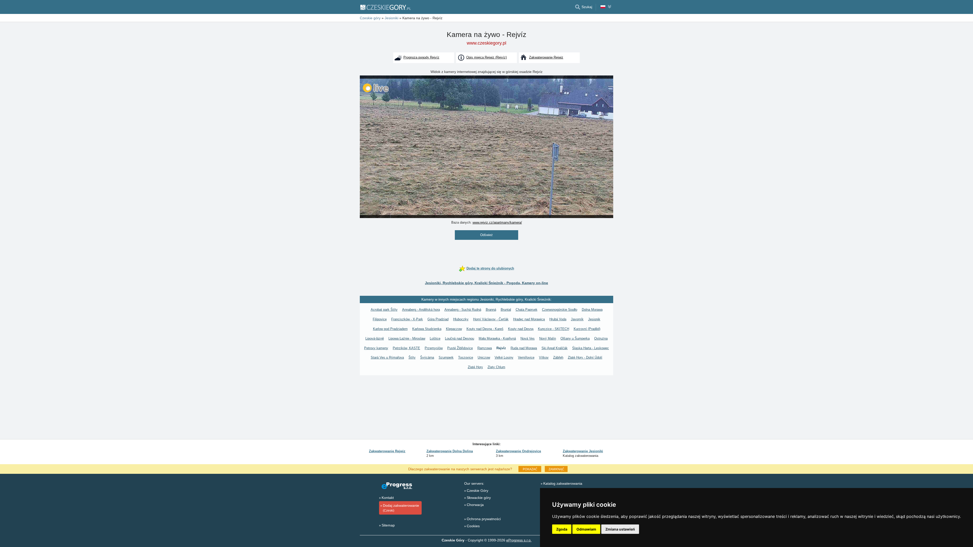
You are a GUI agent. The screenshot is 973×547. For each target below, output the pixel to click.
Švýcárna (427, 357)
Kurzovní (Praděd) (587, 329)
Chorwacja (475, 505)
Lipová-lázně (374, 338)
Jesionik (594, 319)
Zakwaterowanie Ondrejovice (518, 451)
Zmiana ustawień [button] (620, 529)
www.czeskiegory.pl (486, 43)
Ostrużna (601, 338)
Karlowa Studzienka (426, 329)
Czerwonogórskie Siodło (559, 309)
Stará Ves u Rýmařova (387, 357)
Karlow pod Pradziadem (390, 329)
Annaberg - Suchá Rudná (462, 309)
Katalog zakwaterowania (562, 483)
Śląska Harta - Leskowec (590, 348)
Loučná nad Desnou (459, 338)
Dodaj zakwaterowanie (401, 507)
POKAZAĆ (530, 469)
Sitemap (388, 525)
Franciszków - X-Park (407, 319)
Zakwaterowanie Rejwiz (387, 451)
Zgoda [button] (561, 529)
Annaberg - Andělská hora (421, 309)
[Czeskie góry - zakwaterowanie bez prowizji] (385, 7)
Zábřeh (558, 357)
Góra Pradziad (437, 319)
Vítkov (544, 357)
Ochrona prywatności (484, 519)
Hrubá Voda (557, 319)
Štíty (412, 357)
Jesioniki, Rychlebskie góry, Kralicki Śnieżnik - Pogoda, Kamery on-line (486, 283)
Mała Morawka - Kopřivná (497, 338)
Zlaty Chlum (496, 367)
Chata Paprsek (526, 309)
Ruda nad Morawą (524, 348)
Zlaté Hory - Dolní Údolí (585, 357)
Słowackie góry (479, 498)
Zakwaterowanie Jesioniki (583, 451)
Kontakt (388, 498)
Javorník (577, 319)
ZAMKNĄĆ (556, 469)
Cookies (473, 526)
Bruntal (506, 309)
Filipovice (380, 319)
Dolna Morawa (592, 309)
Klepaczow (454, 329)
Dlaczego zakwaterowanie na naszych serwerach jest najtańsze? (460, 469)
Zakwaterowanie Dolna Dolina (449, 451)
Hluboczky (461, 319)
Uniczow (484, 357)
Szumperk (446, 357)
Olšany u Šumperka (575, 338)
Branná (491, 309)
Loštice (435, 338)
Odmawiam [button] (586, 529)
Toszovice (465, 357)
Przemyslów (434, 348)
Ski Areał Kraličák (554, 348)
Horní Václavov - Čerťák (491, 319)
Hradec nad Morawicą (529, 319)
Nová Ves (527, 338)
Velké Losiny (504, 357)
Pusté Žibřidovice (460, 348)
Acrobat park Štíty (384, 309)
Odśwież (486, 235)
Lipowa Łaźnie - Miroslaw (406, 338)
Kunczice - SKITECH (553, 329)
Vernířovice (526, 357)
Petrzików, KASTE (406, 348)
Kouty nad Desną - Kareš (484, 329)
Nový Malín (547, 338)
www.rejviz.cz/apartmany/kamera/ (497, 222)
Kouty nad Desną (520, 329)
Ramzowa (484, 348)
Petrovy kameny (376, 348)
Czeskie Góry (477, 491)
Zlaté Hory (475, 367)
